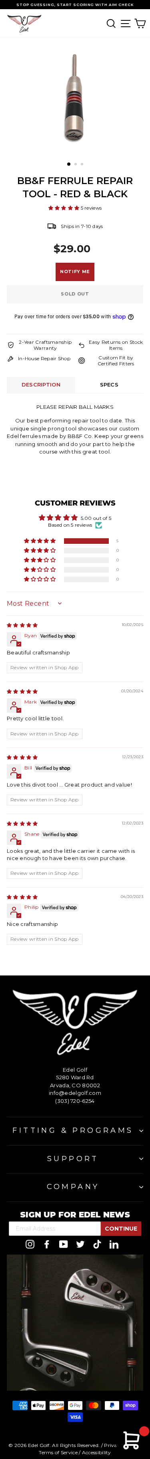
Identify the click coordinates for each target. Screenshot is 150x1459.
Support (73, 1158)
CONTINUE (121, 1228)
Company (73, 1186)
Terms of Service (58, 1452)
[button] (64, 208)
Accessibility (96, 1452)
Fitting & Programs (72, 1130)
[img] (22, 625)
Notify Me (75, 271)
